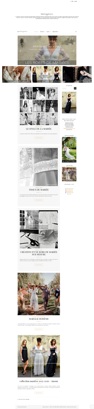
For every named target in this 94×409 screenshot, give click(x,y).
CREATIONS (54, 31)
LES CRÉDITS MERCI (56, 406)
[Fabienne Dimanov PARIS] (47, 14)
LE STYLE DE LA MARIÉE (39, 128)
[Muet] (73, 161)
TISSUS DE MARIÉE (39, 189)
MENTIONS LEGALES (63, 406)
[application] (69, 149)
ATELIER (42, 31)
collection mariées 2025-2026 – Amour (39, 381)
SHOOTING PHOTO (41, 316)
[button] (69, 150)
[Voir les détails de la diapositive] (69, 102)
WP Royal (24, 406)
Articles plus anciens (23, 399)
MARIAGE (37, 126)
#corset (69, 194)
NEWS (41, 126)
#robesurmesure (69, 188)
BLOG (48, 31)
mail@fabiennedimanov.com (69, 128)
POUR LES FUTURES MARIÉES (47, 46)
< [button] (63, 102)
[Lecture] (63, 161)
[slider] (68, 161)
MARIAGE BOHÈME (39, 318)
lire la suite (39, 137)
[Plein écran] (75, 161)
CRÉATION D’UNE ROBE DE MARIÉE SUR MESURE (38, 253)
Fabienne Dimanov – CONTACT (48, 406)
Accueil (36, 31)
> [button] (75, 102)
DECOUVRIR (47, 52)
